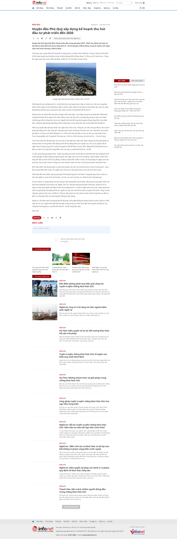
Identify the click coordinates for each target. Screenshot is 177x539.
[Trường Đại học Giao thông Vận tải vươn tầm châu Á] (61, 259)
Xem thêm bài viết (71, 507)
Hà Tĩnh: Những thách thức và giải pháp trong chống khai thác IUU (82, 379)
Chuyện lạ (97, 8)
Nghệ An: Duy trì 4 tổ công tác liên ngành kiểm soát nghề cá (83, 308)
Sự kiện (115, 8)
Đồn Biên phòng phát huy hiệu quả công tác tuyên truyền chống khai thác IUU (81, 285)
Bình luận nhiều (137, 81)
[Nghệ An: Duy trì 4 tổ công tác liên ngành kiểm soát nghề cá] (44, 312)
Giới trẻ (77, 8)
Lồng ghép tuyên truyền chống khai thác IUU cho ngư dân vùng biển (84, 402)
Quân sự (107, 8)
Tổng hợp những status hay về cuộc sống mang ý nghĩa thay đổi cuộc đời (128, 124)
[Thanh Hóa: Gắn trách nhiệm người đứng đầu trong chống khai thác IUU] (44, 494)
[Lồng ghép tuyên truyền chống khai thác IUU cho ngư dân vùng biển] (44, 406)
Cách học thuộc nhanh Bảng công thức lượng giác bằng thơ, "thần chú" (127, 110)
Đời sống (40, 8)
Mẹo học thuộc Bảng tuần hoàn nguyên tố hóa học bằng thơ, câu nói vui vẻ (128, 139)
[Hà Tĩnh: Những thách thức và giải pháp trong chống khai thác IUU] (44, 382)
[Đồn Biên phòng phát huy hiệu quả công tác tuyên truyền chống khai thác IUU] (44, 288)
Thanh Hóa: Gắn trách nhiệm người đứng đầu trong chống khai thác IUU (82, 490)
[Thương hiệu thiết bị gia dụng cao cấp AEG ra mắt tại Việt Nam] (81, 259)
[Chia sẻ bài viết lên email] (41, 38)
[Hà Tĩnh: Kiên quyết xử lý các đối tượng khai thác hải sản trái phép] (44, 335)
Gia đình (69, 8)
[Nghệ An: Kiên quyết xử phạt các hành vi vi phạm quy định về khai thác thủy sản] (44, 472)
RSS (143, 8)
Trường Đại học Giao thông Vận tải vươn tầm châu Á (60, 269)
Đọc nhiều (121, 81)
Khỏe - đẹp (87, 8)
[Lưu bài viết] (50, 38)
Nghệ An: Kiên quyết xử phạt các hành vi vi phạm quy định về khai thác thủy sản (84, 469)
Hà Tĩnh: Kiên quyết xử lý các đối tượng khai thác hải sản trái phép (84, 332)
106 (120, 147)
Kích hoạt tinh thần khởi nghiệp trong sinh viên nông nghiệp (40, 269)
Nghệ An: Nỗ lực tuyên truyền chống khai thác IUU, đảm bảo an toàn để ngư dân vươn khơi (82, 426)
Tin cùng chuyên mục (42, 276)
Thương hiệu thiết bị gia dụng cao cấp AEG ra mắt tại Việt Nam (81, 269)
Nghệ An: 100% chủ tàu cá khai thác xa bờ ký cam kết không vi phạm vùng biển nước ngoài (84, 447)
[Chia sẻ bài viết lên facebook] (33, 38)
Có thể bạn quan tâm (42, 249)
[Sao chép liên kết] (46, 38)
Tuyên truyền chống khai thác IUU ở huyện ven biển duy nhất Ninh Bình (83, 355)
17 (140, 111)
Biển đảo (36, 24)
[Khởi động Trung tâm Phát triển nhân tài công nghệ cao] (101, 259)
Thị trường (50, 8)
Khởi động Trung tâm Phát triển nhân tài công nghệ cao (100, 269)
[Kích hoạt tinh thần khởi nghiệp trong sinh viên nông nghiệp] (41, 259)
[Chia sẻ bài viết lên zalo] (37, 38)
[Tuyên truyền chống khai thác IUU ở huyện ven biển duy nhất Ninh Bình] (44, 359)
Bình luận (37, 218)
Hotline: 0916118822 (108, 3)
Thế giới (60, 8)
